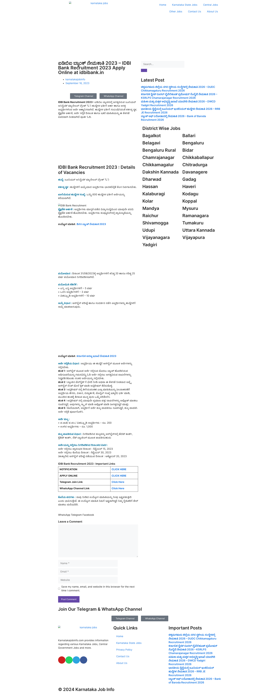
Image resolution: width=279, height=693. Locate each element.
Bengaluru (193, 142)
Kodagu (190, 193)
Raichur (150, 215)
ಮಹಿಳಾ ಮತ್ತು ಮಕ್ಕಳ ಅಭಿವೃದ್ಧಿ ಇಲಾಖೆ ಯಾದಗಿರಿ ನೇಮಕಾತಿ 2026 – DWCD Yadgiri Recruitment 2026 (192, 660)
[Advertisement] (139, 37)
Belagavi (151, 142)
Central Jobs (210, 4)
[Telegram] (76, 660)
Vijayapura (193, 237)
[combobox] (162, 64)
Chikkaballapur (198, 157)
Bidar (187, 150)
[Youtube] (61, 660)
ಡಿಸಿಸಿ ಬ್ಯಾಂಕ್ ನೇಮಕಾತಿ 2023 (91, 224)
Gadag (189, 179)
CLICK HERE (119, 469)
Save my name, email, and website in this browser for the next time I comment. (98, 588)
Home (162, 4)
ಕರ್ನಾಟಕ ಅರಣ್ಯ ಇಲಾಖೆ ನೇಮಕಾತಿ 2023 (96, 356)
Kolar (147, 201)
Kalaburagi (153, 193)
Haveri (189, 186)
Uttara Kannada (198, 230)
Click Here (118, 482)
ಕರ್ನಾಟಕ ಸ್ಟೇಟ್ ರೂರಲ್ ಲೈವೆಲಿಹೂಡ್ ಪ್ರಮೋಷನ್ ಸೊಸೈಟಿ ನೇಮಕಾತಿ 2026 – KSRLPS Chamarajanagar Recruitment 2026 (193, 649)
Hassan (150, 186)
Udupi (148, 230)
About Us (212, 11)
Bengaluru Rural (159, 150)
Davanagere (195, 172)
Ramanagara (195, 215)
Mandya (150, 208)
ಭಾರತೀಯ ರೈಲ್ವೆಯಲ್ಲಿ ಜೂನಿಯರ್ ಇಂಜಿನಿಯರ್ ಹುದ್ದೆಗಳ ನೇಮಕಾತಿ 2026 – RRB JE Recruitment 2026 (191, 671)
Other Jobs (175, 11)
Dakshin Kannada (160, 172)
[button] (64, 515)
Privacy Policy (124, 649)
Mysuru (190, 208)
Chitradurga (194, 164)
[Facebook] (83, 660)
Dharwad (151, 179)
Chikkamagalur (158, 164)
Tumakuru (192, 222)
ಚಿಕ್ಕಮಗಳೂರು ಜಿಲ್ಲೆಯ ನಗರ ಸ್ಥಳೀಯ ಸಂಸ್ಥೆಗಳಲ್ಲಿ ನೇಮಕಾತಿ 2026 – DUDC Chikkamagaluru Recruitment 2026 (192, 638)
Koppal (189, 201)
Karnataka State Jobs (184, 4)
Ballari (188, 135)
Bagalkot (151, 135)
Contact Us (194, 11)
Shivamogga (155, 222)
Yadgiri (149, 244)
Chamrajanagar (158, 157)
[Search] (144, 70)
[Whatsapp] (69, 660)
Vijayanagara (156, 237)
